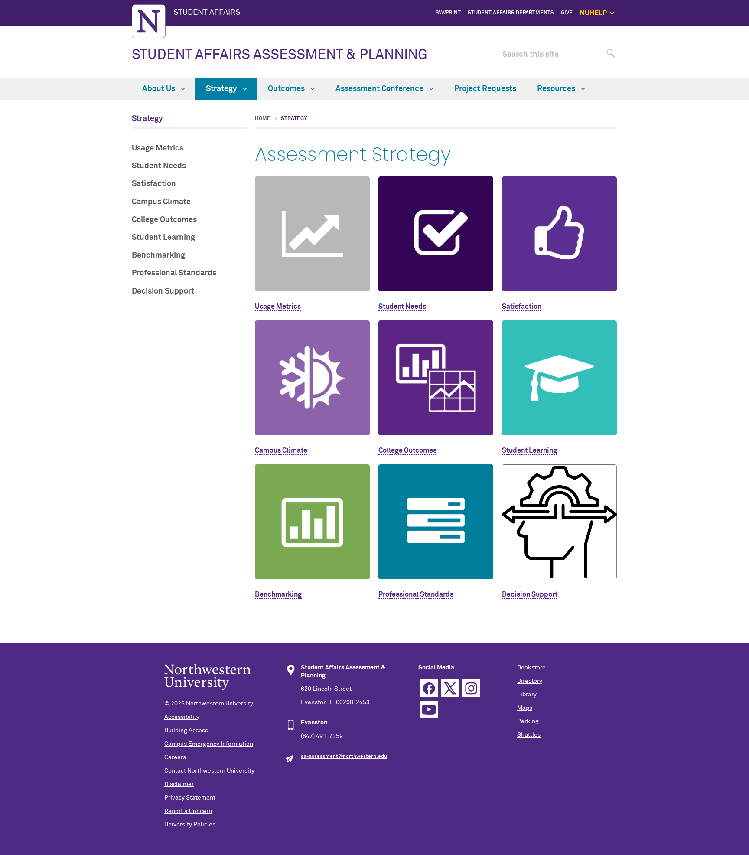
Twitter (450, 688)
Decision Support (163, 291)
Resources (557, 89)
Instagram (471, 688)
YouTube (429, 709)
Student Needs (159, 166)
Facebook (429, 688)
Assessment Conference (380, 89)
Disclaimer (179, 784)
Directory (529, 681)
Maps (524, 708)
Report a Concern (188, 811)
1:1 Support (659, 52)
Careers (175, 757)
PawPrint (448, 13)
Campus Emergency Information (208, 744)
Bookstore (531, 668)
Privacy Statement (189, 798)
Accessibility (181, 717)
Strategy (222, 89)
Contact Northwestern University (209, 771)
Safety (665, 72)
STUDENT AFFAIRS (206, 12)
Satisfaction (154, 184)
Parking (528, 721)
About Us (159, 89)
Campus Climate (161, 202)
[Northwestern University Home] (149, 21)
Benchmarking (158, 255)
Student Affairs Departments (511, 13)
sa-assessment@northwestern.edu (344, 756)
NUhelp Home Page (650, 32)
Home (262, 118)
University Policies (189, 825)
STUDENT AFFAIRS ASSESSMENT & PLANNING (279, 55)
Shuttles (529, 735)
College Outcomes (164, 220)
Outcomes (287, 89)
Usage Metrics (157, 148)
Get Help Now (657, 42)
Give (567, 13)
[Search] (609, 54)
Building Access (186, 731)
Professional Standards (174, 273)
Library (527, 695)
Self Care (662, 61)
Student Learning (163, 237)
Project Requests (485, 89)
